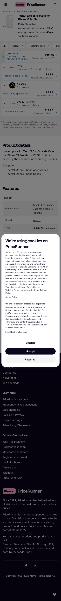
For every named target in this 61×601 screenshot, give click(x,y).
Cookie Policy (11, 297)
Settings (30, 342)
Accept (30, 351)
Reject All (30, 359)
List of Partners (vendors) (16, 332)
